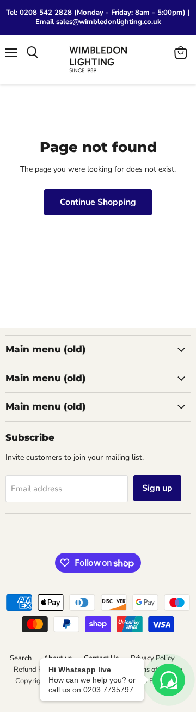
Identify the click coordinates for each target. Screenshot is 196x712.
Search (21, 658)
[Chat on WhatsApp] (168, 680)
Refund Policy (35, 669)
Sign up (157, 488)
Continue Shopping (98, 202)
